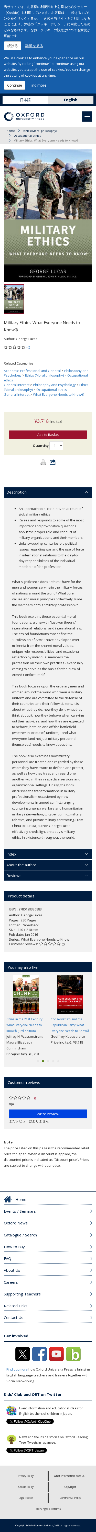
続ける (12, 45)
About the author (21, 864)
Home (10, 131)
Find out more (17, 1369)
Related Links (15, 1305)
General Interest (16, 384)
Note (8, 1142)
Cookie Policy (26, 1487)
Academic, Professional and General (32, 370)
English (70, 99)
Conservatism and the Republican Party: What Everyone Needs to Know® (70, 1025)
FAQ (7, 1258)
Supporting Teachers (22, 1293)
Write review (48, 1113)
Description (16, 492)
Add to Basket (48, 434)
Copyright (70, 1487)
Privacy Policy (26, 1476)
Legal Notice (26, 1498)
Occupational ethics (27, 135)
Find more (37, 85)
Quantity (41, 445)
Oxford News (16, 1222)
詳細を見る (34, 45)
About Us (12, 1270)
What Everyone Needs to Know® (58, 394)
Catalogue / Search (20, 1234)
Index (11, 854)
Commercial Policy (70, 1498)
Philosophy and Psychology (54, 384)
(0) (28, 347)
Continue (14, 85)
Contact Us (13, 1317)
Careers (11, 1282)
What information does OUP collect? (73, 1476)
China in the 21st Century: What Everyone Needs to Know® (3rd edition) (24, 1025)
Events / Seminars (20, 1211)
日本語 (25, 99)
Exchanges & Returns (48, 1509)
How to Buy (14, 1246)
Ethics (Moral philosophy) (40, 131)
